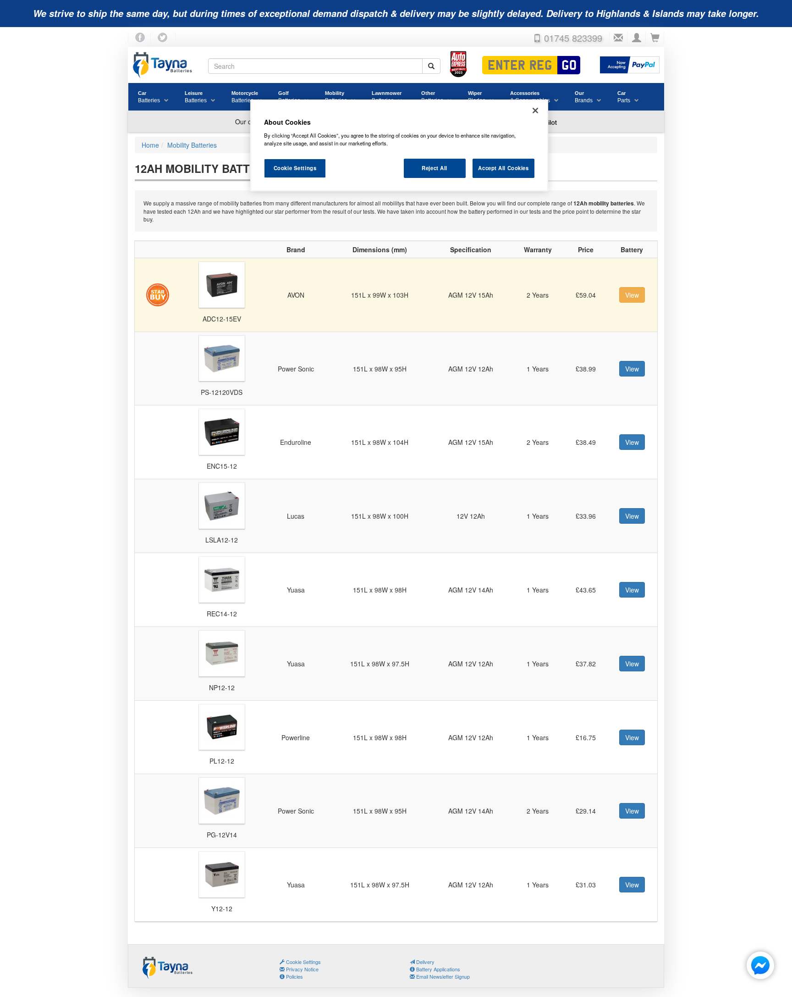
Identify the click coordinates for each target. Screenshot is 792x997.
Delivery (424, 961)
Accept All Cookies (503, 168)
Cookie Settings (295, 168)
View (632, 294)
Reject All (434, 168)
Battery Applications (437, 969)
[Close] (535, 110)
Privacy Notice (302, 969)
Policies (294, 976)
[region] (399, 145)
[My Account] (636, 38)
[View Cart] (655, 38)
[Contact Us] (618, 38)
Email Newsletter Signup (442, 976)
